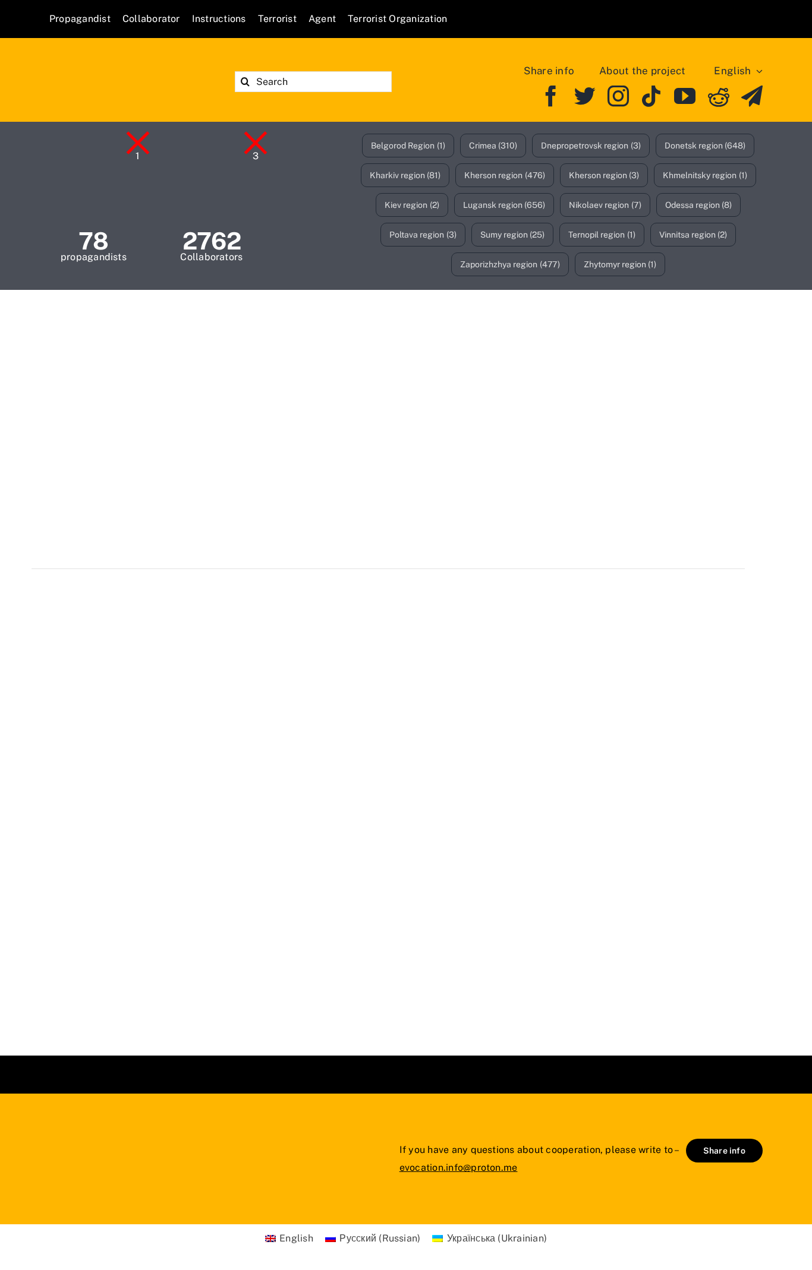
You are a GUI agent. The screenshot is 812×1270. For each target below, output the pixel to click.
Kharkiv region (405, 175)
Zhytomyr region (620, 264)
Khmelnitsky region (705, 175)
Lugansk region (504, 205)
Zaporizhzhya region (510, 264)
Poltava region (423, 234)
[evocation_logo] (118, 65)
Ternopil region (601, 234)
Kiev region (412, 205)
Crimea (493, 145)
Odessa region (698, 205)
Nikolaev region (605, 205)
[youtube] (684, 96)
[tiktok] (651, 96)
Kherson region (504, 175)
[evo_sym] (79, 1133)
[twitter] (585, 96)
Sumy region (512, 234)
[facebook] (551, 96)
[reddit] (718, 96)
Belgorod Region (408, 145)
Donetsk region (705, 145)
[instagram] (618, 96)
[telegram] (752, 96)
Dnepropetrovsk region (591, 145)
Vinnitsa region (693, 234)
